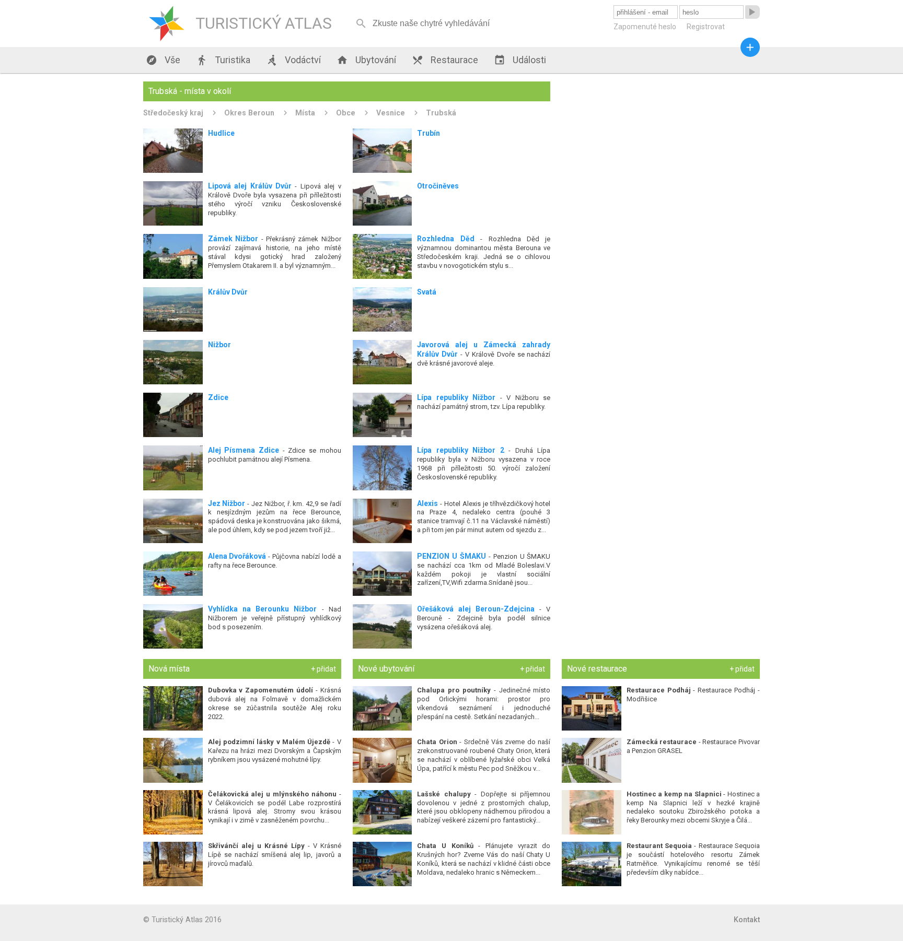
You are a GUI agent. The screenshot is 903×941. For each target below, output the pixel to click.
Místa (305, 113)
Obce (345, 113)
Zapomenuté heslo (644, 26)
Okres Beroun (249, 113)
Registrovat (706, 26)
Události (520, 60)
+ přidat (323, 669)
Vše (163, 60)
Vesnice (390, 113)
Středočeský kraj (173, 113)
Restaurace (445, 60)
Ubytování (366, 60)
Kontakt (747, 919)
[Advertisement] (661, 154)
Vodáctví (293, 60)
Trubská (441, 113)
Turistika (223, 60)
